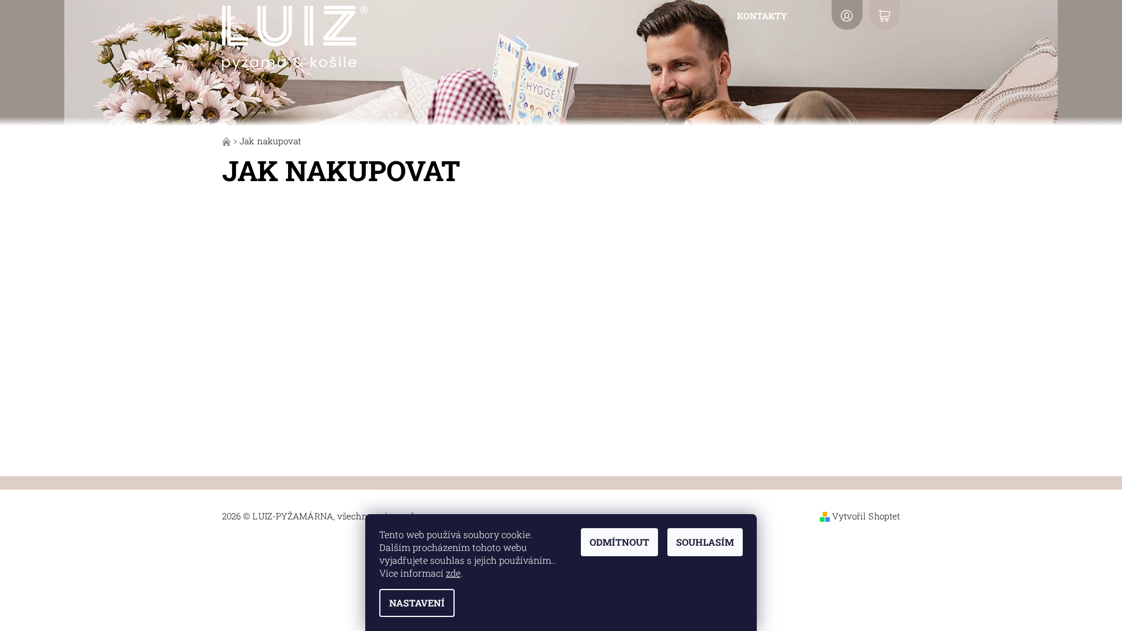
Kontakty (762, 16)
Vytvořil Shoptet (866, 516)
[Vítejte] (227, 141)
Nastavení (417, 603)
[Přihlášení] (847, 15)
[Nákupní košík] (885, 15)
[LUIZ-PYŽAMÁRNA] (295, 36)
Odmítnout (619, 542)
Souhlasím (705, 542)
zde (453, 573)
